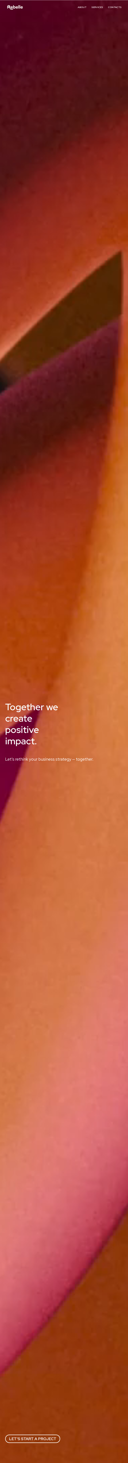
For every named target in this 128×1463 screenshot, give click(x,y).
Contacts (115, 7)
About (82, 7)
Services (97, 7)
